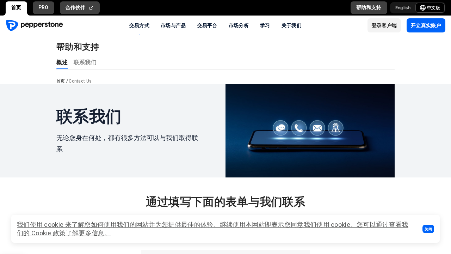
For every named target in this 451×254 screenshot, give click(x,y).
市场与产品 (173, 25)
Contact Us (80, 81)
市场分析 (239, 25)
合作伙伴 (76, 7)
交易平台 (207, 25)
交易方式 (139, 25)
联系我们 (85, 62)
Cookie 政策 (48, 233)
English (403, 7)
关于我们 (292, 25)
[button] (428, 229)
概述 (62, 62)
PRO (43, 7)
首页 (16, 7)
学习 (265, 25)
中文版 (433, 7)
